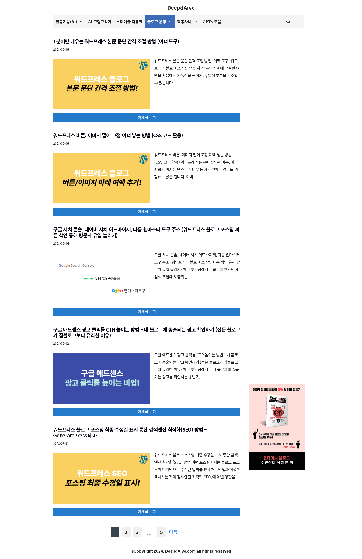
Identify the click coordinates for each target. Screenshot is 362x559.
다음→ (175, 531)
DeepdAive (181, 7)
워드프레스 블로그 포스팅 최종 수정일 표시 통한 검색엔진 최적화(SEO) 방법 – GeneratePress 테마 (130, 432)
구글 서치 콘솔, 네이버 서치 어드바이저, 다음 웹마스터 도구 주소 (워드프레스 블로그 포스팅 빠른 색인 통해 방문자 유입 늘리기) (146, 232)
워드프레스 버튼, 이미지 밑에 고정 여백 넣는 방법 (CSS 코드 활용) (118, 135)
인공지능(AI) (66, 21)
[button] (288, 21)
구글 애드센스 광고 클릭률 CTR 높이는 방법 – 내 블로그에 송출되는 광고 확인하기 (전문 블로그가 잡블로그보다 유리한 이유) (146, 332)
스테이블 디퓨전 (129, 21)
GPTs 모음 (212, 21)
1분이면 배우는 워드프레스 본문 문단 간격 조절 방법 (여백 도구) (116, 41)
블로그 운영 (156, 21)
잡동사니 (184, 21)
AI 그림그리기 (99, 21)
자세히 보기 (147, 117)
